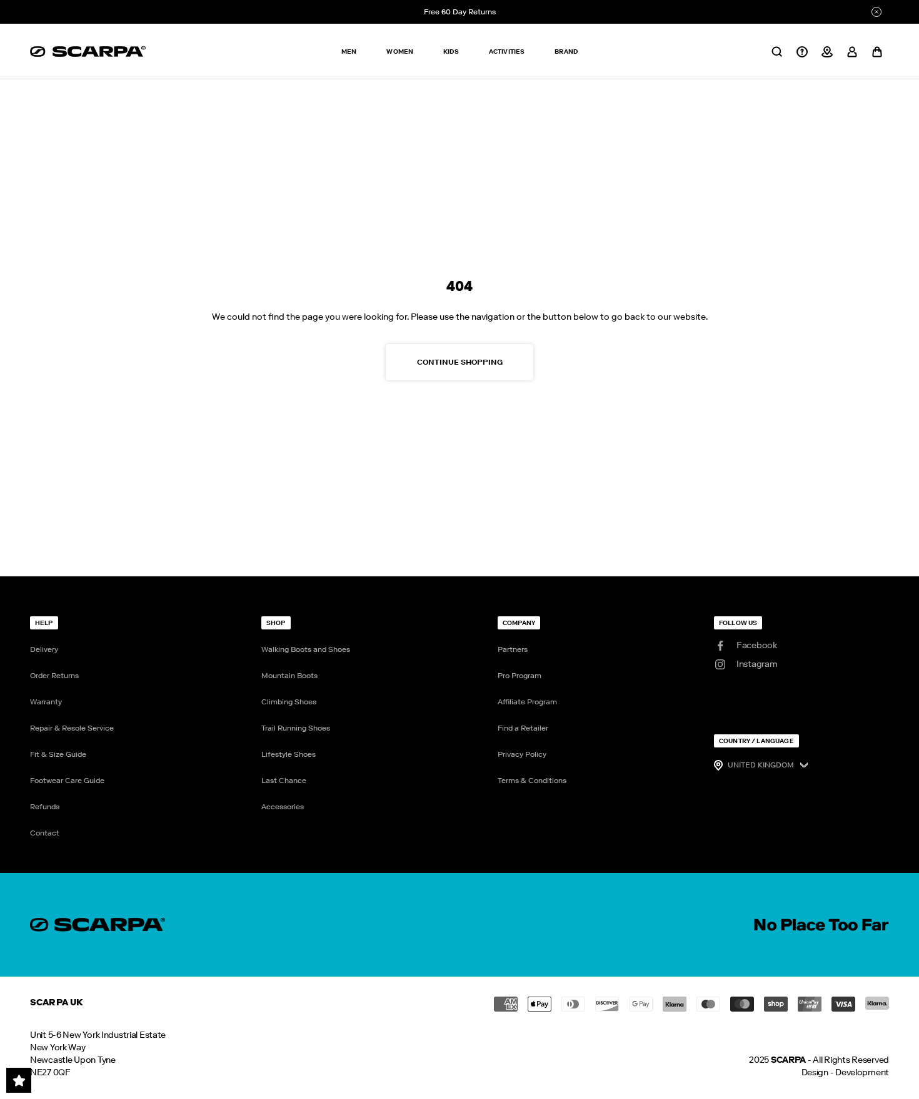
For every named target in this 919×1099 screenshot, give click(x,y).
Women (399, 51)
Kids (451, 51)
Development (862, 1072)
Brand (566, 51)
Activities (507, 51)
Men (348, 51)
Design (814, 1072)
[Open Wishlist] (18, 1080)
